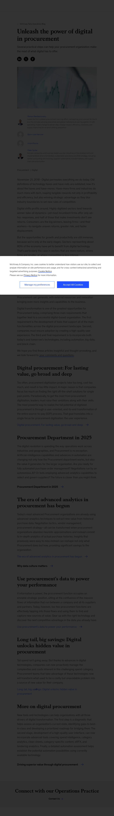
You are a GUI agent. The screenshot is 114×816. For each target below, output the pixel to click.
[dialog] (57, 275)
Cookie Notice (45, 271)
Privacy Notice (30, 275)
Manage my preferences (37, 284)
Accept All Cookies (73, 284)
